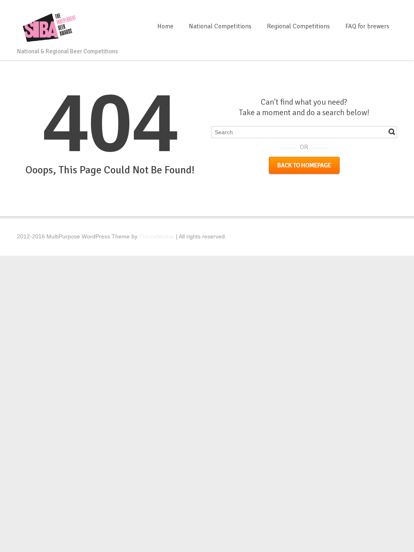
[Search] (392, 131)
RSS (392, 9)
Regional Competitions (298, 26)
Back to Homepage (304, 165)
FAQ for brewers (367, 26)
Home (165, 26)
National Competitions (220, 26)
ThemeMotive (156, 237)
